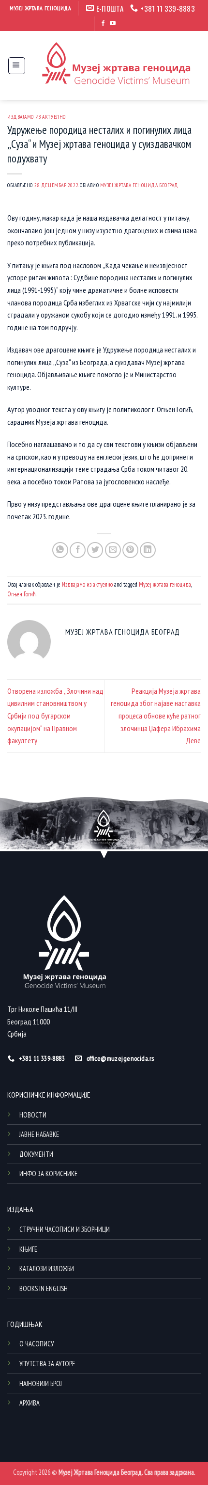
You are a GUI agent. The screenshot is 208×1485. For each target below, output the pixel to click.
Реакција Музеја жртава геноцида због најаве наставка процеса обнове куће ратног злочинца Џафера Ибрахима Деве (156, 715)
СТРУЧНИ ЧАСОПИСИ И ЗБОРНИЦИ (64, 1229)
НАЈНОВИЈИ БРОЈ (40, 1383)
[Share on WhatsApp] (60, 550)
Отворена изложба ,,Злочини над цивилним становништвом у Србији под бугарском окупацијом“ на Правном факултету (55, 715)
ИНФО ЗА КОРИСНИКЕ (48, 1173)
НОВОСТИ (32, 1114)
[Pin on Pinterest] (130, 550)
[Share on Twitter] (95, 550)
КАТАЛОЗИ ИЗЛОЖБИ (46, 1268)
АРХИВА (29, 1402)
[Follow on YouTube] (113, 23)
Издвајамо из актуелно (36, 116)
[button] (16, 65)
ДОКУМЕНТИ (36, 1154)
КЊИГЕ (28, 1249)
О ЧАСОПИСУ (36, 1343)
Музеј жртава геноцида (165, 584)
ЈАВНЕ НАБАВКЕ (39, 1134)
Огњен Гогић (21, 594)
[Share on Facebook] (78, 550)
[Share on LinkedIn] (148, 550)
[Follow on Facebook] (103, 23)
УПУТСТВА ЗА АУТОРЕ (47, 1363)
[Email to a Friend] (113, 550)
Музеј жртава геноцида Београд (139, 185)
